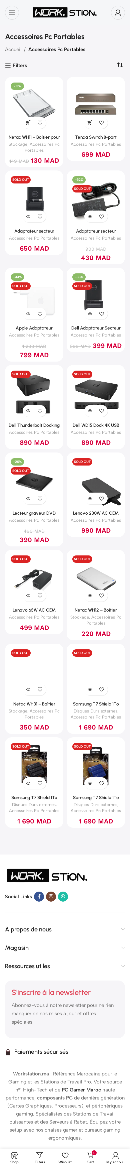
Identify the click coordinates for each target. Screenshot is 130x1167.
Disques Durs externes (95, 711)
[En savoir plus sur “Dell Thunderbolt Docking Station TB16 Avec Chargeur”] (28, 411)
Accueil (13, 49)
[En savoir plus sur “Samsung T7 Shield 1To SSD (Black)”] (28, 783)
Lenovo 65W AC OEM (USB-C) (34, 612)
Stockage (18, 144)
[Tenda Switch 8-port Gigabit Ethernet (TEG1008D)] (96, 106)
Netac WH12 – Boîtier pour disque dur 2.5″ (96, 612)
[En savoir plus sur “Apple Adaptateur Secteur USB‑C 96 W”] (28, 313)
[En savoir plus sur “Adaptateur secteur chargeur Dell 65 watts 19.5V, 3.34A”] (28, 216)
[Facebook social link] (39, 897)
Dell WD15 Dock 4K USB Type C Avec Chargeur (96, 427)
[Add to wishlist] (40, 123)
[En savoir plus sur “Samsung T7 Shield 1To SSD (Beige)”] (90, 689)
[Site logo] (65, 12)
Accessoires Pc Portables (96, 144)
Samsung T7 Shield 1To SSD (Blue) (96, 800)
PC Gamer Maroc (81, 1090)
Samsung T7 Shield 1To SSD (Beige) (96, 706)
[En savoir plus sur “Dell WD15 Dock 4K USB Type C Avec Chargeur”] (90, 411)
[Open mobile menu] (12, 12)
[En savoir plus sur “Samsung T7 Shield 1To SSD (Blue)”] (90, 783)
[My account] (118, 12)
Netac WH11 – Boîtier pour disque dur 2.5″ (34, 139)
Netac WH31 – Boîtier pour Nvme (34, 706)
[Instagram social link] (51, 897)
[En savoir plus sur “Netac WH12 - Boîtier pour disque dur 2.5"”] (90, 596)
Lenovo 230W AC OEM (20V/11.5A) (96, 515)
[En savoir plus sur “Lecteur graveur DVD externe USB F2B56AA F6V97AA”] (28, 498)
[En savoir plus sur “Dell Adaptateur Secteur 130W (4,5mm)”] (90, 313)
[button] (28, 123)
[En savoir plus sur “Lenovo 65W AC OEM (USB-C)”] (28, 596)
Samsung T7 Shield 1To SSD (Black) (34, 800)
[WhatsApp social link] (63, 897)
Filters (20, 65)
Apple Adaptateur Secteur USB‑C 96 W (34, 330)
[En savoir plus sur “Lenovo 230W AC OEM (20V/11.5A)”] (90, 498)
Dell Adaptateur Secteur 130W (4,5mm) (96, 330)
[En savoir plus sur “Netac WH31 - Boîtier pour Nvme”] (28, 689)
